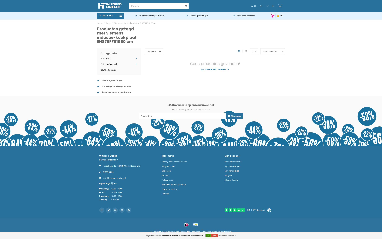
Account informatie (233, 161)
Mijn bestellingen (232, 166)
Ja (208, 236)
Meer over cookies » (227, 236)
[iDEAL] (186, 224)
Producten (105, 58)
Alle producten (231, 180)
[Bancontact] (195, 224)
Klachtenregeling (169, 189)
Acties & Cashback (109, 64)
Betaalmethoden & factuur (174, 184)
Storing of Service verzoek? (174, 161)
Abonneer (236, 116)
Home (99, 23)
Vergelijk (228, 175)
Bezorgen (166, 170)
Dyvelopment (225, 231)
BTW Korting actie (108, 70)
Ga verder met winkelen (215, 69)
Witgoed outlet (168, 166)
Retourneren (168, 180)
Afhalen (165, 175)
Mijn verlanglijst (232, 170)
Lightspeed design (209, 231)
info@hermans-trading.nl (114, 178)
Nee (214, 236)
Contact (165, 193)
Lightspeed (195, 231)
